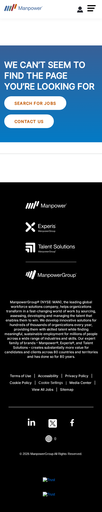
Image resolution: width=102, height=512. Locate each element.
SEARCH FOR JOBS (35, 103)
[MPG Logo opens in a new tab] (51, 276)
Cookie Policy (21, 383)
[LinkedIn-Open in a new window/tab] (31, 423)
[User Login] (80, 10)
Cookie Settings (51, 382)
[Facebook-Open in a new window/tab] (72, 423)
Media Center (80, 383)
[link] (51, 423)
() (55, 438)
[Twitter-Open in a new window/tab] (52, 423)
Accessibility (48, 376)
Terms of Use (20, 376)
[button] (91, 8)
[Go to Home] (23, 9)
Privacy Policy (76, 376)
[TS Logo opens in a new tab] (50, 247)
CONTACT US (29, 121)
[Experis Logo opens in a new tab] (41, 227)
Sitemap (66, 389)
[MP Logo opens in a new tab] (46, 206)
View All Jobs (42, 389)
